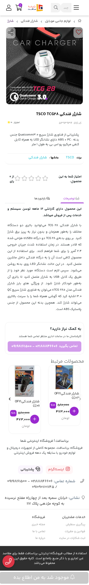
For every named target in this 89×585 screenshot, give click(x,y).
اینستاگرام (56, 469)
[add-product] (74, 411)
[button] (9, 399)
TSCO (70, 157)
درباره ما (40, 538)
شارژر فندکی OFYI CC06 (27, 404)
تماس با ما (38, 531)
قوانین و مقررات (75, 531)
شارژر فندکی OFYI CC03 (66, 396)
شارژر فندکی (29, 21)
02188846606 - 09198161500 (34, 346)
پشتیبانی (28, 469)
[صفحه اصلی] (80, 22)
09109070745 (43, 487)
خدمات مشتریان (73, 517)
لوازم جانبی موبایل (58, 21)
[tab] (72, 198)
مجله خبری (38, 524)
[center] (56, 7)
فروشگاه (38, 517)
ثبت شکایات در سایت (72, 538)
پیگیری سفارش (75, 524)
